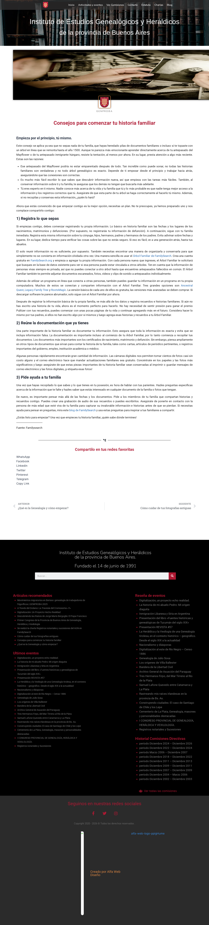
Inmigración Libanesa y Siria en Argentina (38, 666)
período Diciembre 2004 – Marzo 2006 (163, 774)
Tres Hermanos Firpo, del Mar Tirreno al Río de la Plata (44, 714)
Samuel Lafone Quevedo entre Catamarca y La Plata (43, 718)
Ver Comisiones (115, 5)
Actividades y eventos (90, 5)
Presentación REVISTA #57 (31, 678)
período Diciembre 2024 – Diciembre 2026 (165, 743)
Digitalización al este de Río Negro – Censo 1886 (41, 694)
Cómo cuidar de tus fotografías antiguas (37, 636)
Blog (169, 5)
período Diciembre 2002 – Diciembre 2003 (165, 779)
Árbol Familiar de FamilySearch (152, 255)
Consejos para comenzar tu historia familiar (39, 640)
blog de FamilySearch (82, 410)
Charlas (158, 5)
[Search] (172, 576)
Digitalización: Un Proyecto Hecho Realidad (39, 612)
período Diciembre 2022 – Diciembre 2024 (165, 748)
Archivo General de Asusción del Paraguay (38, 710)
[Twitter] (104, 813)
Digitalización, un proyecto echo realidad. (38, 658)
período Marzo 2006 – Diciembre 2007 (163, 752)
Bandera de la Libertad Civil (31, 706)
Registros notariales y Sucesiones (34, 746)
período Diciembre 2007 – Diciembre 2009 (165, 770)
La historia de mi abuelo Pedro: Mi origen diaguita (42, 661)
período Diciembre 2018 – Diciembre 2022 (165, 756)
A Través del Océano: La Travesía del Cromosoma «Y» (44, 608)
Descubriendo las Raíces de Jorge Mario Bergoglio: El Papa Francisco (52, 616)
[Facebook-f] (93, 813)
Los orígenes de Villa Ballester (32, 702)
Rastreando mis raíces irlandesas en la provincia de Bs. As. (46, 722)
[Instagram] (116, 813)
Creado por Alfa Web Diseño (105, 873)
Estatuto (146, 5)
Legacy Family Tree (36, 290)
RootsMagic (58, 290)
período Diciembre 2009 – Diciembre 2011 (165, 765)
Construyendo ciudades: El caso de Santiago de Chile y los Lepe (49, 726)
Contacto (133, 5)
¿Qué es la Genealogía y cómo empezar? (37, 644)
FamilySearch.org (41, 260)
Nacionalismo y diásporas (30, 689)
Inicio (71, 5)
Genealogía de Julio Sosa (30, 697)
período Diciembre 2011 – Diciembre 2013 (165, 761)
